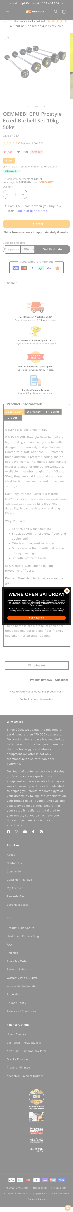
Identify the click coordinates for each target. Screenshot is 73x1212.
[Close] (67, 591)
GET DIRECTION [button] (36, 617)
